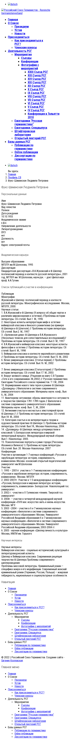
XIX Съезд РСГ (37, 75)
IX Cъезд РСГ (36, 93)
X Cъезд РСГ (36, 89)
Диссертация (8, 267)
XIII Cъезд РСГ (37, 82)
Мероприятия (23, 54)
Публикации (7, 293)
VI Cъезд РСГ (36, 103)
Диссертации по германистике (25, 157)
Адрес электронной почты (15, 245)
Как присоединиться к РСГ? (29, 607)
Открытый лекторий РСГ (30, 138)
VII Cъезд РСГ (37, 99)
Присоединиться (18, 37)
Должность (7, 238)
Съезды (26, 58)
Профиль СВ (14, 177)
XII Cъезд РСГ (37, 86)
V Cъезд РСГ (36, 106)
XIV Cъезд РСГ (37, 79)
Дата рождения (9, 213)
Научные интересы (11, 547)
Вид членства (8, 207)
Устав (18, 30)
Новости (20, 33)
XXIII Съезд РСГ (38, 72)
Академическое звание (13, 219)
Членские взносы (26, 47)
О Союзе (13, 23)
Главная (13, 19)
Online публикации (26, 152)
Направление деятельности (16, 226)
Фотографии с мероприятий (30, 66)
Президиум (22, 26)
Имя (3, 200)
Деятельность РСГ (20, 51)
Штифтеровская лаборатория (25, 132)
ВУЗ (3, 232)
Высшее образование (12, 261)
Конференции (29, 61)
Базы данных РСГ (19, 141)
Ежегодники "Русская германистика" (28, 122)
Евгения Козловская (12, 660)
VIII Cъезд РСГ (37, 96)
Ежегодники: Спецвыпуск (31, 127)
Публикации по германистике (24, 146)
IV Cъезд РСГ (36, 110)
